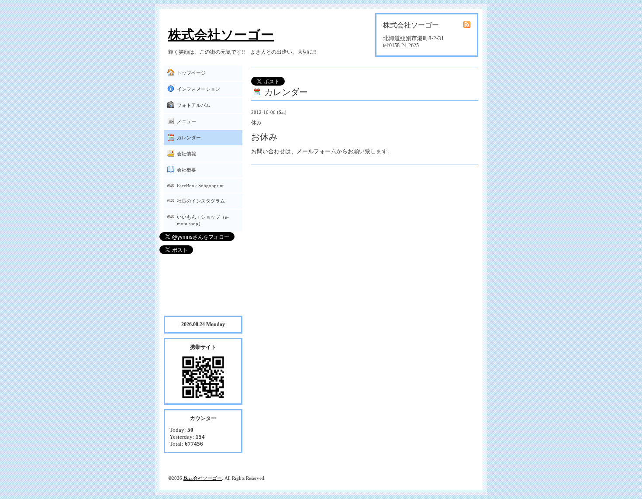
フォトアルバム (194, 105)
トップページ (191, 73)
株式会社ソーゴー (221, 35)
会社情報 (186, 153)
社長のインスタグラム (201, 200)
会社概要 (186, 169)
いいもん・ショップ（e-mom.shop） (203, 220)
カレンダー (189, 137)
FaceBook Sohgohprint (200, 185)
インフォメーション (198, 89)
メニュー (186, 121)
